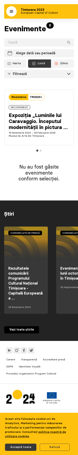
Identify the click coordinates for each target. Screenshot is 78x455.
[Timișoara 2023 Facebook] (24, 350)
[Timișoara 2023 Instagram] (17, 350)
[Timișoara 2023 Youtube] (9, 350)
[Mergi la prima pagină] (20, 398)
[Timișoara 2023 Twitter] (31, 350)
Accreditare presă (54, 359)
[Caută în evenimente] (68, 42)
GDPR (9, 366)
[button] (11, 11)
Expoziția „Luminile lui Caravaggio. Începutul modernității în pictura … (38, 121)
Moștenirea (18, 97)
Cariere (10, 359)
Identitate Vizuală (29, 366)
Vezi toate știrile (21, 329)
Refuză (55, 447)
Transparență (29, 359)
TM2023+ (36, 97)
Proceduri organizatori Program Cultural (31, 373)
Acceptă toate (20, 447)
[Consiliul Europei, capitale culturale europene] (51, 402)
